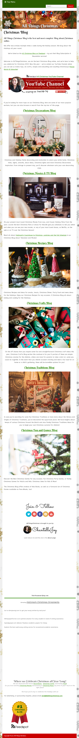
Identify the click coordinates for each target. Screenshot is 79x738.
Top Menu (11, 2)
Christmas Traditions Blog (39, 367)
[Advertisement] (40, 658)
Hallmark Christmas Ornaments (43, 602)
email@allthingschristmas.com (52, 696)
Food (64, 684)
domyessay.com (14, 610)
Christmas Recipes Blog (39, 243)
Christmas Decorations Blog (39, 110)
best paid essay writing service (22, 627)
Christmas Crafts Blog (39, 303)
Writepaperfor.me (10, 619)
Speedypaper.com (10, 623)
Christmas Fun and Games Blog (39, 430)
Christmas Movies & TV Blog (39, 173)
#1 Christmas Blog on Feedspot (33, 53)
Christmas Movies (26, 685)
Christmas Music (48, 685)
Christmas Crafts (48, 684)
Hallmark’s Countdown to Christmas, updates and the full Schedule (41, 235)
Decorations (38, 684)
